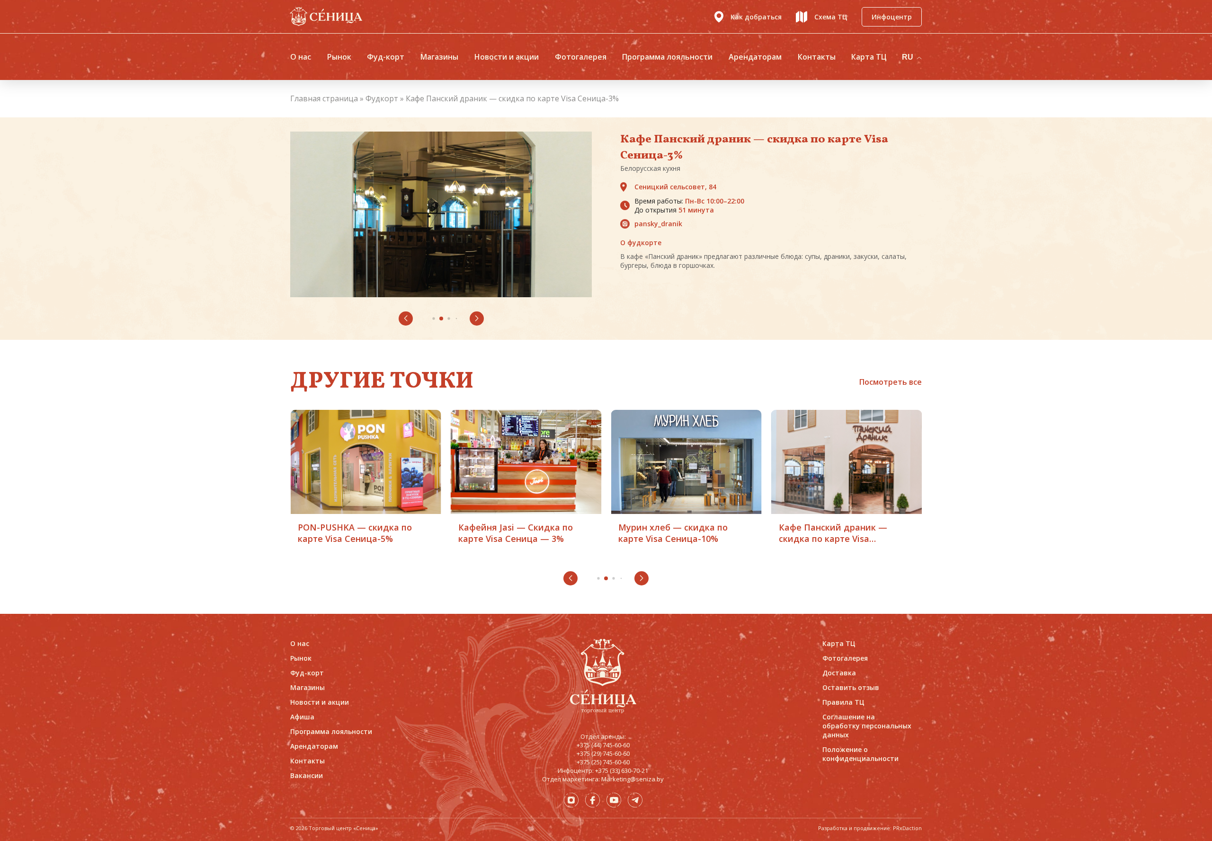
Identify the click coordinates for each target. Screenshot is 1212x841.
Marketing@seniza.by (632, 779)
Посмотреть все (890, 382)
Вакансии (306, 775)
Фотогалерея (580, 57)
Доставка (839, 672)
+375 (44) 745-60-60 (603, 745)
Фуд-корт (385, 57)
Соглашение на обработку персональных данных (866, 725)
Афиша (302, 716)
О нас (300, 57)
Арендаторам (755, 57)
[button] (406, 318)
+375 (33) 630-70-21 (621, 770)
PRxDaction (907, 828)
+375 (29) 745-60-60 (603, 753)
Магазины (439, 57)
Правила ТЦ (843, 702)
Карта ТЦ (869, 57)
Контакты (817, 57)
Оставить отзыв (850, 687)
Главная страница (324, 98)
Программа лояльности (667, 57)
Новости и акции (506, 57)
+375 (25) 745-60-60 (603, 762)
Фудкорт (381, 98)
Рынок (339, 57)
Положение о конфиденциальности (860, 754)
